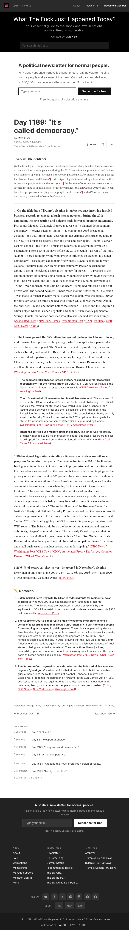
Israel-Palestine (93, 705)
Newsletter (92, 5)
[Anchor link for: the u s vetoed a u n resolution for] (18, 398)
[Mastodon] (70, 896)
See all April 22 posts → (28, 777)
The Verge (92, 551)
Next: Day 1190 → (104, 713)
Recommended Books (60, 867)
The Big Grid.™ (55, 872)
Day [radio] (72, 925)
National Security (51, 705)
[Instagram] (79, 896)
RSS (59, 906)
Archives (90, 852)
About (76, 5)
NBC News (21, 326)
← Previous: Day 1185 (27, 713)
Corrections (20, 862)
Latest (16, 5)
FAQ (15, 858)
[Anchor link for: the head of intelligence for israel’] (18, 380)
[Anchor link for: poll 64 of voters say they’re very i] (12, 567)
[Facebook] (87, 896)
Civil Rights (67, 705)
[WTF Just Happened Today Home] (6, 5)
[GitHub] (95, 896)
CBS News (44, 551)
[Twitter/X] (62, 896)
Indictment (19, 705)
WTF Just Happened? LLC (51, 919)
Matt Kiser (71, 36)
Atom (69, 906)
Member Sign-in (22, 877)
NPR (109, 321)
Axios (34, 326)
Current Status (55, 862)
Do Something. (55, 858)
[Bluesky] (45, 896)
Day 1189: (46, 126)
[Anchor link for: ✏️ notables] (12, 591)
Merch (16, 882)
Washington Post (72, 321)
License (106, 919)
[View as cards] (103, 144)
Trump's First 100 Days (98, 858)
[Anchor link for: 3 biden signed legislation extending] (12, 456)
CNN (88, 321)
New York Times (49, 321)
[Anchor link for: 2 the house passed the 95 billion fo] (12, 336)
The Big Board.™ (56, 877)
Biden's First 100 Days (98, 862)
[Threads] (54, 896)
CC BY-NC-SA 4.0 (91, 919)
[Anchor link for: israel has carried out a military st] (18, 432)
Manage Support (23, 872)
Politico (99, 321)
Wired (30, 556)
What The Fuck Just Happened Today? (64, 19)
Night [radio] (83, 925)
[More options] (111, 144)
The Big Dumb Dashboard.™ (63, 882)
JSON (80, 906)
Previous (26, 5)
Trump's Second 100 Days (100, 867)
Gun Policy (108, 705)
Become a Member (115, 5)
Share (93, 144)
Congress (79, 705)
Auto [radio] (62, 925)
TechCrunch (44, 556)
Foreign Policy (33, 705)
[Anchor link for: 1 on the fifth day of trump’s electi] (12, 210)
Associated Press (25, 321)
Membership (20, 867)
